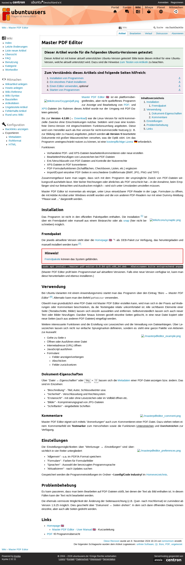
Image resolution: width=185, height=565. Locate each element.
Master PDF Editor (18, 27)
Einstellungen (154, 121)
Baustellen (11, 99)
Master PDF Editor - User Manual (72, 529)
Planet (161, 7)
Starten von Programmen (64, 90)
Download (80, 118)
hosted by (7, 2)
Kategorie (10, 66)
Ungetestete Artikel (16, 107)
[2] (79, 243)
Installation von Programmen (66, 78)
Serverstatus (109, 559)
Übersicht (11, 54)
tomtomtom (168, 541)
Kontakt (70, 559)
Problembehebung (157, 125)
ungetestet (176, 544)
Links (150, 129)
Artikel (122, 33)
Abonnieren (177, 33)
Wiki (138, 7)
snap (126, 220)
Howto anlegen (14, 88)
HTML (12, 144)
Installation (153, 102)
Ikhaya (149, 7)
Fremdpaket (159, 106)
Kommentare (159, 117)
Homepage (101, 240)
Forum (127, 7)
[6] (51, 297)
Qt (156, 544)
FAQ (8, 58)
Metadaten (15, 137)
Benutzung (11, 62)
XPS (44, 108)
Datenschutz (82, 559)
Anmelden (163, 2)
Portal (115, 7)
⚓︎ (179, 78)
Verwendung (154, 109)
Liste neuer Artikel (15, 50)
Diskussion (162, 33)
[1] (142, 216)
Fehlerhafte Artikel (15, 111)
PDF (126, 105)
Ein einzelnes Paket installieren (68, 82)
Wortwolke (11, 70)
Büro (161, 544)
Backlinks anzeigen (16, 129)
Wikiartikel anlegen (16, 84)
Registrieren (177, 2)
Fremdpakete (52, 259)
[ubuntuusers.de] (24, 15)
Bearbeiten (135, 33)
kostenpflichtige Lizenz (120, 142)
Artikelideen (12, 103)
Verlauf (148, 33)
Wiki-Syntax (12, 95)
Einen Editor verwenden (64, 86)
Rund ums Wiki (14, 115)
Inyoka (17, 556)
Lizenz (62, 559)
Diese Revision (111, 541)
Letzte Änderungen (16, 46)
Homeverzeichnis (156, 474)
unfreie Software (145, 544)
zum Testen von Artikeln (134, 62)
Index (8, 43)
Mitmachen (176, 7)
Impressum (95, 559)
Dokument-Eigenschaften (167, 113)
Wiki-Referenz (13, 92)
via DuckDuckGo (174, 27)
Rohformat (15, 140)
